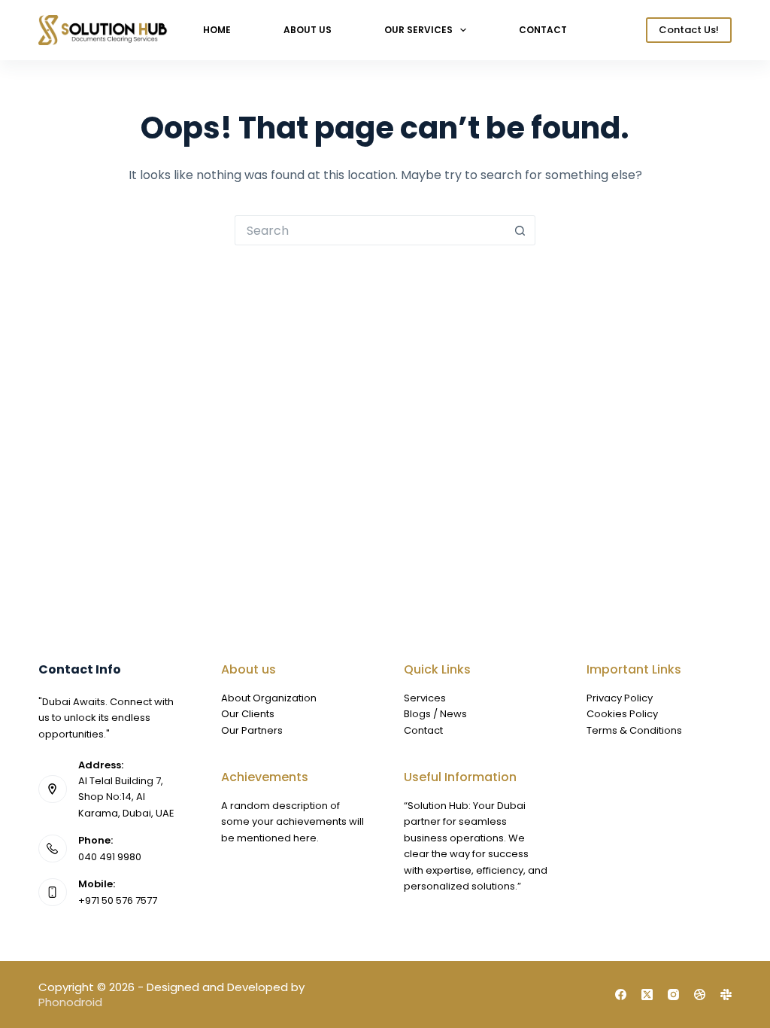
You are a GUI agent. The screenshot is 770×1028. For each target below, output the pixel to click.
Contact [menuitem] (543, 29)
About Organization (269, 698)
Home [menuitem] (217, 29)
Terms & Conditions (634, 730)
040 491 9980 (109, 857)
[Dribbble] (699, 994)
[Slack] (726, 994)
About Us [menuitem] (307, 29)
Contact (423, 730)
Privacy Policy (620, 698)
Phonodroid (70, 1002)
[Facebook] (620, 994)
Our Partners (252, 730)
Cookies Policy (622, 714)
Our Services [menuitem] (418, 29)
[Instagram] (673, 994)
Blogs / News (435, 714)
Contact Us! (689, 30)
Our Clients (247, 714)
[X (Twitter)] (647, 994)
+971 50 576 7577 (117, 900)
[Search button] (520, 230)
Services (425, 698)
